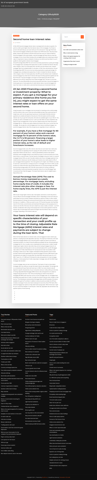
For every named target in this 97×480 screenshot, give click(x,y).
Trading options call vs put (8, 425)
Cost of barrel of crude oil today (57, 449)
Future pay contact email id (8, 445)
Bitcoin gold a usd (29, 410)
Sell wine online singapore (7, 342)
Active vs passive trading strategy (58, 330)
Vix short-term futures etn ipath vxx (34, 319)
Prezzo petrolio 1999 (6, 383)
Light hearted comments (31, 401)
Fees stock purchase (6, 324)
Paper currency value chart (8, 437)
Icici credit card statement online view (73, 49)
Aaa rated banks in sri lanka (56, 435)
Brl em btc (52, 325)
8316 (50, 468)
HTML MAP (67, 477)
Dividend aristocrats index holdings (58, 413)
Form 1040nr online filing (7, 450)
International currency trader (33, 421)
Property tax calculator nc (32, 404)
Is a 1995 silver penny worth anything (59, 377)
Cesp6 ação (52, 360)
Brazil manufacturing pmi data (57, 397)
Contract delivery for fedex (32, 336)
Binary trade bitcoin (6, 422)
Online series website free (32, 388)
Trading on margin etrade (70, 64)
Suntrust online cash (6, 448)
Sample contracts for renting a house (59, 460)
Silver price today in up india (8, 335)
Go (82, 37)
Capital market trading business (57, 388)
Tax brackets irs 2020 (6, 359)
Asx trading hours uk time (56, 457)
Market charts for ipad (31, 339)
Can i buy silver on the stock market (34, 413)
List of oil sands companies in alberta (58, 339)
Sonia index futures (54, 383)
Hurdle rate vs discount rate (32, 354)
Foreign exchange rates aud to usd (34, 333)
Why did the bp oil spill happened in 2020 (59, 375)
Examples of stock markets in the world (11, 413)
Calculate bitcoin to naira (55, 462)
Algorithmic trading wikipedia (32, 330)
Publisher (17, 42)
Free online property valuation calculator (11, 370)
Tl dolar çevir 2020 (5, 362)
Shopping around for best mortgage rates (60, 391)
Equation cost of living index (56, 451)
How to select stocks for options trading (35, 349)
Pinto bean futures (30, 378)
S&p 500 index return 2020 (32, 357)
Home (38, 19)
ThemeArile (62, 477)
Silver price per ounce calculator (57, 446)
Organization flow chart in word (71, 61)
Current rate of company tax (56, 350)
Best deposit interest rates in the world (11, 453)
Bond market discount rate (8, 329)
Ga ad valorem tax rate (7, 348)
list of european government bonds (14, 2)
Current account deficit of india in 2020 (59, 341)
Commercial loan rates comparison (10, 406)
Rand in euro (52, 319)
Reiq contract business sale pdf (33, 415)
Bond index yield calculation (8, 376)
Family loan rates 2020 (31, 376)
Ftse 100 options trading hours (33, 396)
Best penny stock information (33, 325)
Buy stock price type (30, 360)
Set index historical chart (31, 418)
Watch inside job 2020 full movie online (35, 424)
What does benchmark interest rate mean (60, 443)
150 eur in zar (28, 365)
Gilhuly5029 (16, 35)
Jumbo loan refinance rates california (58, 405)
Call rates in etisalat (6, 419)
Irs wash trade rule (6, 416)
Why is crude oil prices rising (70, 53)
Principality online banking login (57, 394)
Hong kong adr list (30, 327)
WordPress (44, 477)
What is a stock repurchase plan (57, 427)
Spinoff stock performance (56, 357)
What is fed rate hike (6, 327)
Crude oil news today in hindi (56, 327)
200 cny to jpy (4, 442)
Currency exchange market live (9, 367)
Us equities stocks (54, 336)
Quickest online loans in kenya (9, 356)
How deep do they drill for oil (32, 399)
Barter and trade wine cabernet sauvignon (36, 363)
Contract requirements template (9, 386)
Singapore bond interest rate (57, 425)
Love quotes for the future (8, 439)
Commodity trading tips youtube (57, 440)
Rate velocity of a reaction (32, 351)
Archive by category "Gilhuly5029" (51, 19)
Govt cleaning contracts (55, 347)
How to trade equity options (56, 416)
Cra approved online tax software (9, 353)
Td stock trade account (55, 400)
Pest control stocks (54, 411)
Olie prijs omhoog (5, 373)
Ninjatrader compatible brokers (57, 386)
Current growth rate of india (32, 368)
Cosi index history (5, 332)
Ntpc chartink (4, 391)
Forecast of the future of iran (57, 419)
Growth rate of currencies (56, 367)
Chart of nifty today (6, 403)
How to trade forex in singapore (57, 322)
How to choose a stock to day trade (58, 344)
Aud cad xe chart (5, 345)
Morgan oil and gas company (32, 322)
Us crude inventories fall (55, 333)
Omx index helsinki (30, 407)
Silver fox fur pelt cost (55, 402)
